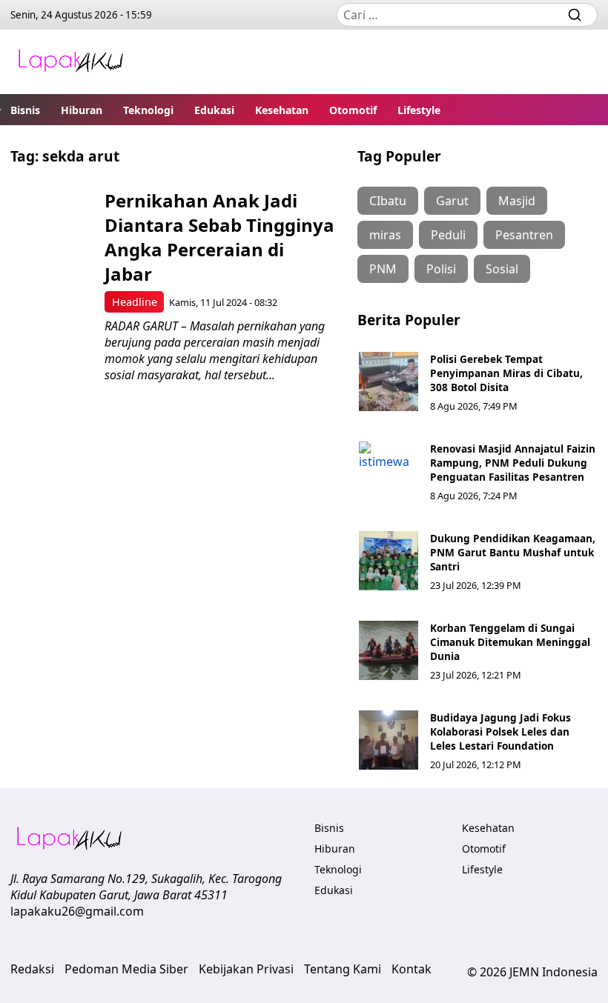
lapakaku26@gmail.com (77, 911)
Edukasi (214, 110)
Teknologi (148, 110)
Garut (452, 201)
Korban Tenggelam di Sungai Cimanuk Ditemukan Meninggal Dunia (510, 642)
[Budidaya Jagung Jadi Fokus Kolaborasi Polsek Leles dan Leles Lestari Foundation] (388, 740)
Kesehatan (281, 110)
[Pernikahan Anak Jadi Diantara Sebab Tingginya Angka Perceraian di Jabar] (52, 228)
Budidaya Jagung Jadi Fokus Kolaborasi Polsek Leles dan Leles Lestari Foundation (500, 731)
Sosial (502, 269)
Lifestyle (418, 110)
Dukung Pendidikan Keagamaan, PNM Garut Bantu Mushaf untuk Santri (512, 552)
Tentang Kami (342, 969)
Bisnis (25, 110)
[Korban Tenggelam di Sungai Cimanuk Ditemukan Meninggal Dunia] (388, 650)
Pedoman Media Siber (126, 969)
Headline (134, 302)
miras (385, 235)
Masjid (516, 201)
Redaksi (32, 969)
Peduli (448, 235)
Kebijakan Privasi (246, 969)
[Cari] (574, 15)
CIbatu (387, 201)
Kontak (411, 969)
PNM (383, 269)
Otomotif (353, 110)
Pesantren (524, 235)
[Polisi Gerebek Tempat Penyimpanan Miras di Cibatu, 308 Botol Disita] (388, 381)
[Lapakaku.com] (70, 61)
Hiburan (81, 110)
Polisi (441, 269)
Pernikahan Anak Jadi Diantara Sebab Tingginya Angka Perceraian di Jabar (219, 237)
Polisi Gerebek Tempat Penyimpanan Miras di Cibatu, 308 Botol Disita (506, 373)
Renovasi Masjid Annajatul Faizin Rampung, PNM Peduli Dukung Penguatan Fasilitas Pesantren (512, 462)
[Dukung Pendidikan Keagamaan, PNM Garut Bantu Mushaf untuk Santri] (388, 560)
